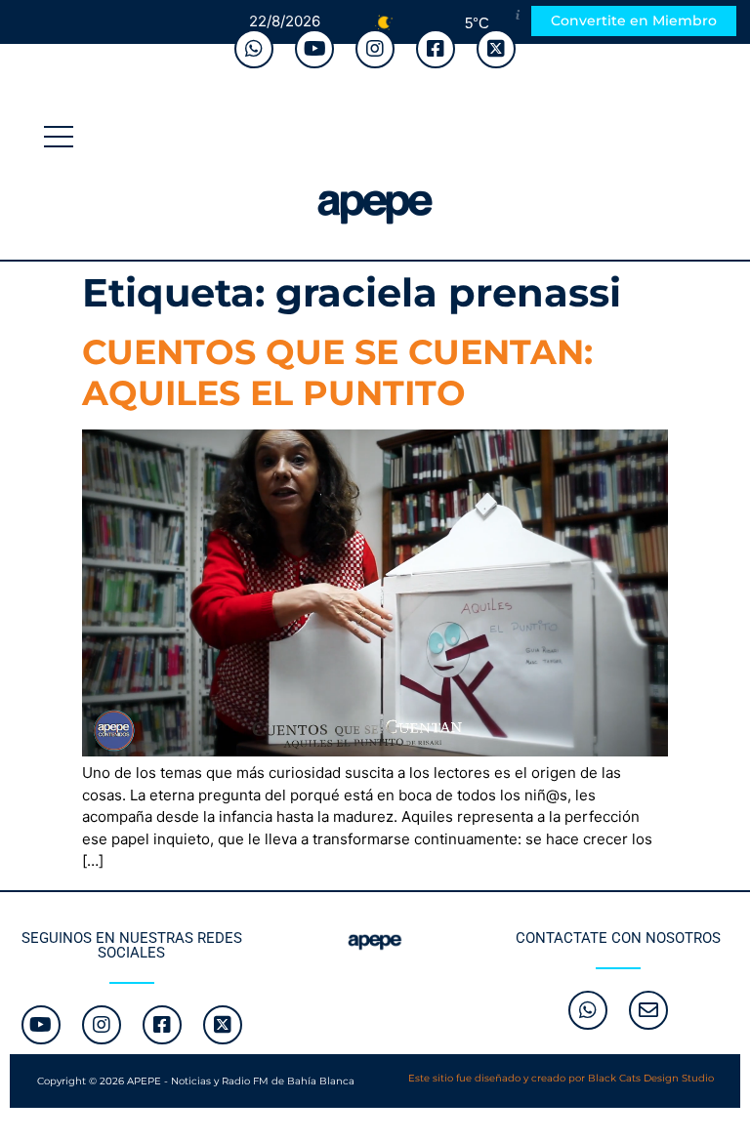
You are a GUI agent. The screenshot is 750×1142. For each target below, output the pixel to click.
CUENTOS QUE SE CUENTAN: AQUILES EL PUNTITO (337, 372)
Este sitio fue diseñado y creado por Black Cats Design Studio (561, 1078)
